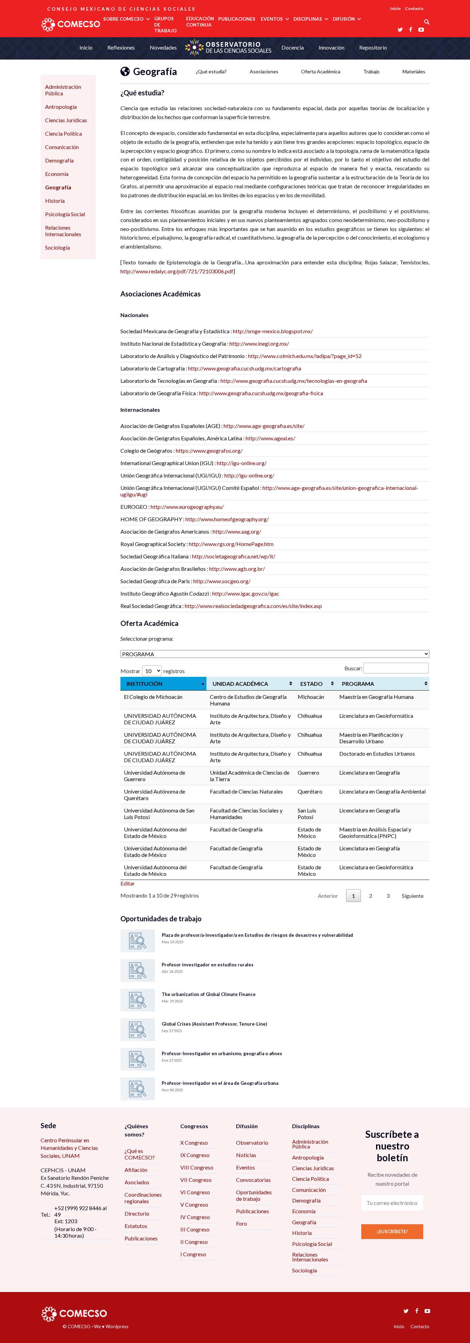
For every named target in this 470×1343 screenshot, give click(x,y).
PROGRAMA (358, 683)
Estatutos (136, 1226)
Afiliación (136, 1169)
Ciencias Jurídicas (66, 120)
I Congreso (193, 1254)
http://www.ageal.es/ (270, 438)
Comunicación (62, 147)
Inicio (395, 8)
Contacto (414, 8)
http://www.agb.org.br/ (237, 568)
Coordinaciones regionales (143, 1197)
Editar (127, 883)
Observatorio (252, 1142)
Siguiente (413, 895)
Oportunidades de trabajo (254, 1195)
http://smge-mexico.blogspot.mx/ (273, 331)
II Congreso (194, 1241)
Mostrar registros (152, 671)
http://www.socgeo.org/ (221, 581)
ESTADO (311, 683)
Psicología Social (65, 214)
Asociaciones (264, 71)
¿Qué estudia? (211, 71)
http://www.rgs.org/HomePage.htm (231, 544)
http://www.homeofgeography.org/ (227, 519)
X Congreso (194, 1142)
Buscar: (353, 668)
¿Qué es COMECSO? (140, 1154)
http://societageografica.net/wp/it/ (233, 556)
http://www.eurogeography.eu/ (187, 506)
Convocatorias (253, 1179)
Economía (56, 173)
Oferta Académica (320, 71)
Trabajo (371, 71)
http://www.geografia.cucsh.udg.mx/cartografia (244, 368)
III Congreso (195, 1229)
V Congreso (194, 1204)
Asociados (137, 1182)
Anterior (328, 895)
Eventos (245, 1167)
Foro (241, 1223)
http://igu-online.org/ (242, 463)
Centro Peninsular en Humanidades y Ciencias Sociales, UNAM (69, 1148)
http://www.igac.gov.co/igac (245, 593)
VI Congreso (195, 1192)
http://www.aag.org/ (237, 531)
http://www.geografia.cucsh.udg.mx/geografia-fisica (261, 393)
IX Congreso (195, 1155)
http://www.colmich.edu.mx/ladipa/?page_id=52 (305, 356)
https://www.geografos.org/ (209, 450)
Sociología (57, 247)
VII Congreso (196, 1179)
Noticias (246, 1155)
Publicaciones (141, 1238)
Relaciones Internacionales (63, 230)
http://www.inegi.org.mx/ (259, 343)
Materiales (414, 71)
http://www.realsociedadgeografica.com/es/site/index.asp (253, 605)
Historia (55, 200)
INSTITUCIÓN (144, 683)
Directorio (137, 1213)
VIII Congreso (196, 1167)
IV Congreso (195, 1217)
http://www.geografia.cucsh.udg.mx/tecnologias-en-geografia (294, 380)
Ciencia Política (63, 133)
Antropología (61, 106)
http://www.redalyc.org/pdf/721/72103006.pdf (176, 271)
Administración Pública (63, 89)
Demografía (59, 160)
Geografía (58, 187)
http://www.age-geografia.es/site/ (264, 425)
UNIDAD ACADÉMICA (240, 683)
